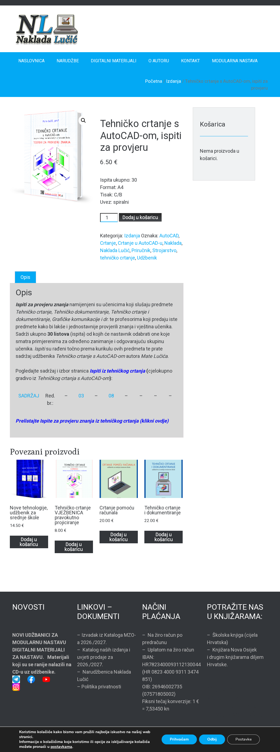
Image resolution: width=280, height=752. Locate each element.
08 (111, 396)
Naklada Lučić (115, 250)
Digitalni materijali (113, 60)
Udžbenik (147, 258)
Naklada (173, 243)
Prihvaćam (179, 739)
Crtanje (108, 243)
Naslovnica (31, 60)
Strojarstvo (164, 250)
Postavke (243, 739)
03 (81, 396)
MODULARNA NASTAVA (235, 60)
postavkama (61, 746)
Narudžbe (68, 60)
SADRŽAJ (28, 396)
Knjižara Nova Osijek (234, 650)
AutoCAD (169, 235)
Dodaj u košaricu (140, 217)
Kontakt (190, 60)
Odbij (212, 739)
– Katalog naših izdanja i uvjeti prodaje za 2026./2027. (103, 657)
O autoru (158, 60)
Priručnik (141, 250)
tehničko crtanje (117, 258)
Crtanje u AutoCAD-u (140, 243)
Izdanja (173, 81)
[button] (83, 120)
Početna (153, 81)
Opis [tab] (25, 277)
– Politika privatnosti (99, 686)
